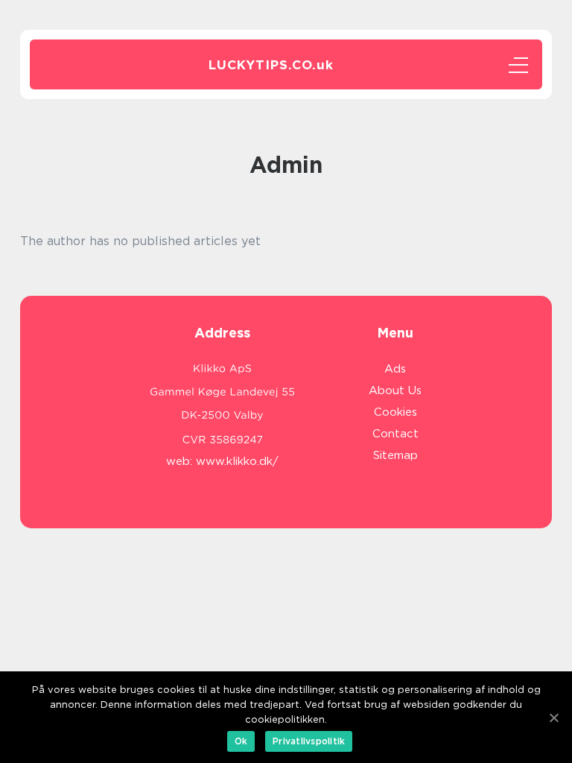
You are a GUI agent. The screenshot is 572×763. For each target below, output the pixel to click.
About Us (395, 390)
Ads (395, 369)
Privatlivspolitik (309, 741)
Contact (395, 433)
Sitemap (395, 455)
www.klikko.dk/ (237, 461)
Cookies (395, 412)
